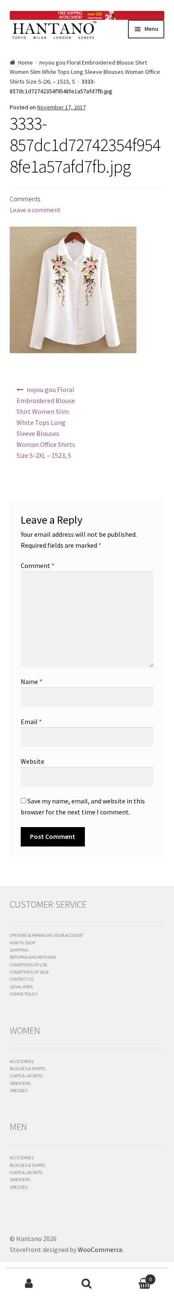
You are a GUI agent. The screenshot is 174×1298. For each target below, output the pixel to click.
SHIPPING (19, 950)
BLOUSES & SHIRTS (27, 1068)
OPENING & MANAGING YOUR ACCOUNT (46, 935)
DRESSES (18, 1090)
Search (87, 1283)
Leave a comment (35, 210)
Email (31, 721)
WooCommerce (100, 1249)
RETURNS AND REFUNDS (33, 957)
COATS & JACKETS (26, 1076)
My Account (29, 1283)
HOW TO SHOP (22, 943)
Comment (37, 565)
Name (31, 681)
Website (32, 761)
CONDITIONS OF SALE (29, 972)
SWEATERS (20, 1083)
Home (25, 62)
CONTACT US (21, 979)
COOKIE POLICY (24, 994)
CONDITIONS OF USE (28, 965)
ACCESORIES (22, 1061)
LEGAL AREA (21, 987)
